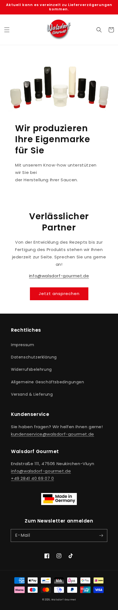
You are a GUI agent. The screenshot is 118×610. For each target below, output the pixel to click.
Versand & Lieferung (32, 394)
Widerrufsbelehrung (31, 369)
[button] (7, 30)
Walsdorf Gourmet (63, 599)
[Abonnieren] (101, 535)
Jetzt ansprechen (59, 293)
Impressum (22, 345)
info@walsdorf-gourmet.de (59, 276)
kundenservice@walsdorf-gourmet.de (52, 434)
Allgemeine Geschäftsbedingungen (47, 382)
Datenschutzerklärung (34, 357)
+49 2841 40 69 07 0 (32, 478)
